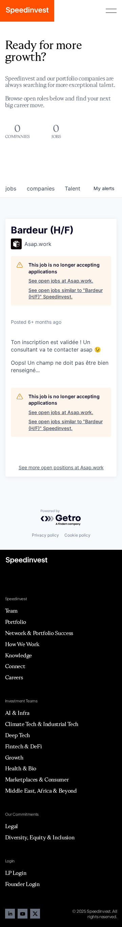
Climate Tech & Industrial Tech (41, 724)
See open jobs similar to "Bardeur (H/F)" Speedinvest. (65, 293)
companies (41, 188)
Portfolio (15, 621)
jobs (10, 188)
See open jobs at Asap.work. (60, 281)
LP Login (15, 872)
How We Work (22, 644)
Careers (14, 677)
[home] (27, 11)
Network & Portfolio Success (39, 633)
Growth (14, 757)
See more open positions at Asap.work (61, 467)
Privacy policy (45, 535)
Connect (15, 666)
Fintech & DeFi (23, 746)
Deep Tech (17, 735)
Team (11, 610)
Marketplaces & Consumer (37, 779)
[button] (111, 11)
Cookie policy (77, 535)
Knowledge (18, 655)
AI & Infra (17, 712)
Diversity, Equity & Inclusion (40, 837)
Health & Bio (20, 768)
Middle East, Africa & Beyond (41, 790)
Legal (11, 826)
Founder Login (22, 884)
